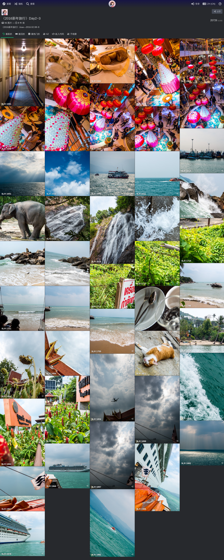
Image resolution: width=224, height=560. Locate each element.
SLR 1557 (96, 149)
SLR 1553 (186, 126)
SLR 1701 (51, 284)
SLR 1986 (141, 509)
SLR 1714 (186, 261)
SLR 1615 (186, 171)
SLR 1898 (141, 441)
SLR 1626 (96, 262)
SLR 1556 (141, 149)
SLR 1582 (96, 81)
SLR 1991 (186, 463)
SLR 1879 (186, 351)
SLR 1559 (6, 149)
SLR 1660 (141, 239)
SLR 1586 (51, 81)
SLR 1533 (51, 194)
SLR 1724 (51, 329)
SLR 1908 (186, 418)
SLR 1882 (6, 464)
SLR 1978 (6, 554)
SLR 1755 (96, 351)
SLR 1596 (96, 194)
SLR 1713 (141, 284)
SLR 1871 (141, 373)
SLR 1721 (6, 329)
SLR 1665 (186, 216)
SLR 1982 (96, 555)
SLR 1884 (51, 441)
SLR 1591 (6, 104)
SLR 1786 (186, 306)
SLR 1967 (6, 509)
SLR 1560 (186, 81)
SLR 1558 (51, 149)
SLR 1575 (141, 104)
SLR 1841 (6, 396)
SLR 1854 (96, 419)
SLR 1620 (6, 239)
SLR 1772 (141, 329)
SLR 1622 (51, 239)
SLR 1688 (6, 284)
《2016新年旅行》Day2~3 (21, 18)
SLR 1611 (141, 194)
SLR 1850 (51, 373)
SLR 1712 (96, 306)
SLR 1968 (51, 486)
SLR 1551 (6, 194)
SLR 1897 (96, 487)
